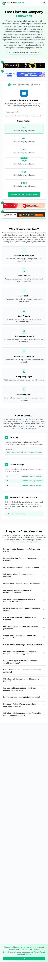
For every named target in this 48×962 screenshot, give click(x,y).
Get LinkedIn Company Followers (24, 194)
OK (24, 958)
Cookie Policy (25, 954)
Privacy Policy (39, 952)
